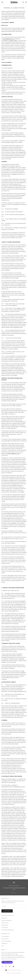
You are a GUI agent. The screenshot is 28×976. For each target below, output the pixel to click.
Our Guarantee (5, 936)
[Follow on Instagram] (9, 966)
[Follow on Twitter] (6, 966)
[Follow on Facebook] (2, 966)
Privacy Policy (4, 938)
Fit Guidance (4, 927)
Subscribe (7, 910)
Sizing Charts (4, 925)
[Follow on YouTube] (13, 966)
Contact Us (4, 918)
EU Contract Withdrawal (7, 930)
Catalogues (4, 943)
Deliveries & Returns (6, 920)
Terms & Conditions (6, 941)
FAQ (2, 945)
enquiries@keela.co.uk (8, 38)
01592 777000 (13, 40)
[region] (14, 886)
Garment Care (5, 922)
